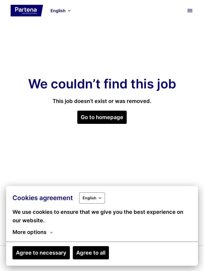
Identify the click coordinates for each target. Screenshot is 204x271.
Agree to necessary (41, 253)
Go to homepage (102, 117)
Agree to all (90, 253)
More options (29, 232)
